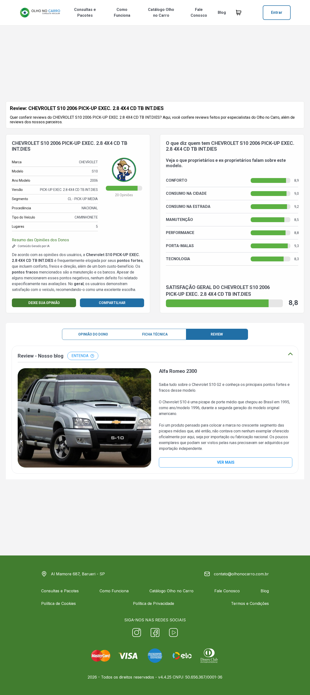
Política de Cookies (58, 603)
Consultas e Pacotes (85, 12)
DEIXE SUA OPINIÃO (44, 303)
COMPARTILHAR (112, 303)
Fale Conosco (199, 12)
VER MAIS (225, 462)
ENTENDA (79, 355)
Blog (222, 12)
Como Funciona (122, 12)
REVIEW (217, 334)
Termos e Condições (250, 603)
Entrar (276, 12)
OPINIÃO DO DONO (93, 334)
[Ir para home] (40, 12)
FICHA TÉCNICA (155, 334)
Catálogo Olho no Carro (161, 12)
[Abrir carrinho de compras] (238, 12)
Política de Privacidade (153, 603)
